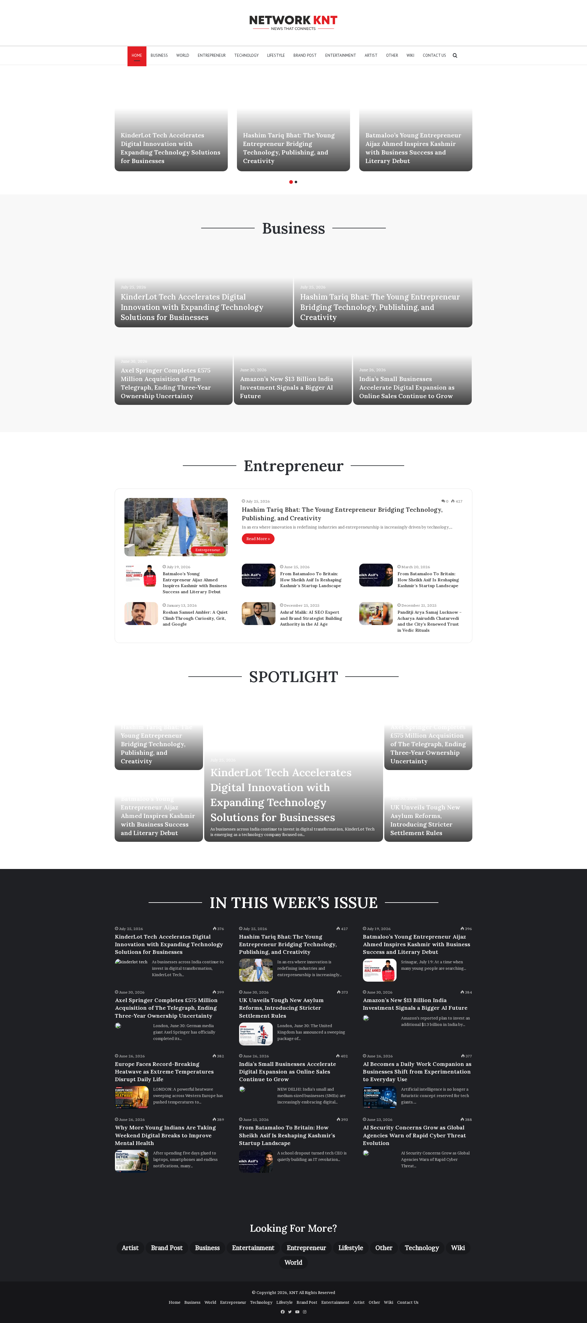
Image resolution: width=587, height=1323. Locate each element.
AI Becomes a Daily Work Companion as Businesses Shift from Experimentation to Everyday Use (417, 1071)
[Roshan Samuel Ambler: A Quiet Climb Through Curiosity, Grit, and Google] (141, 613)
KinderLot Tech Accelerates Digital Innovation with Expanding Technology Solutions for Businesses (192, 307)
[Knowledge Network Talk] (293, 22)
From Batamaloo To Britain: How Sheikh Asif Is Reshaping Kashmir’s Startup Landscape (310, 579)
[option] (171, 122)
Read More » (258, 538)
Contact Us (434, 55)
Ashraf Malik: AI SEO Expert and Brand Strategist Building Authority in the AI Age (311, 618)
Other (392, 55)
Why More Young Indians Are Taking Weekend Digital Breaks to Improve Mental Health (165, 1135)
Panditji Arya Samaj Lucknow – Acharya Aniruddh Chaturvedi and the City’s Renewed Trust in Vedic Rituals (429, 621)
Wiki (410, 55)
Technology (246, 55)
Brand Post (305, 55)
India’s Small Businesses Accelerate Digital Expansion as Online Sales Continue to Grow (407, 387)
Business (159, 55)
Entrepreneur (212, 55)
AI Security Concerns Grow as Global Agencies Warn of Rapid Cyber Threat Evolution (414, 1135)
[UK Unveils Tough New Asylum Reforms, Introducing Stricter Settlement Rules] (256, 1034)
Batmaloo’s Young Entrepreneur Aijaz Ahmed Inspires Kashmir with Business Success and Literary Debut (195, 582)
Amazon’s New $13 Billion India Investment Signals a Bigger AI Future (286, 387)
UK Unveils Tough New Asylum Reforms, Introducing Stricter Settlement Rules (281, 1008)
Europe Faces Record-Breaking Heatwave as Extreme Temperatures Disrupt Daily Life (164, 1071)
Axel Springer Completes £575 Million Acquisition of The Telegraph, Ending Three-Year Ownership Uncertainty (428, 744)
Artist (371, 55)
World (182, 55)
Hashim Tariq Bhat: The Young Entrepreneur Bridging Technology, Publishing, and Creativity (380, 307)
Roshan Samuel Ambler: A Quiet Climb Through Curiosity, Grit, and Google (195, 618)
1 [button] (291, 182)
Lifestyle (276, 55)
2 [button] (296, 182)
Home (137, 55)
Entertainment (340, 55)
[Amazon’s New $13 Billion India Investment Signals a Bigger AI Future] (293, 367)
